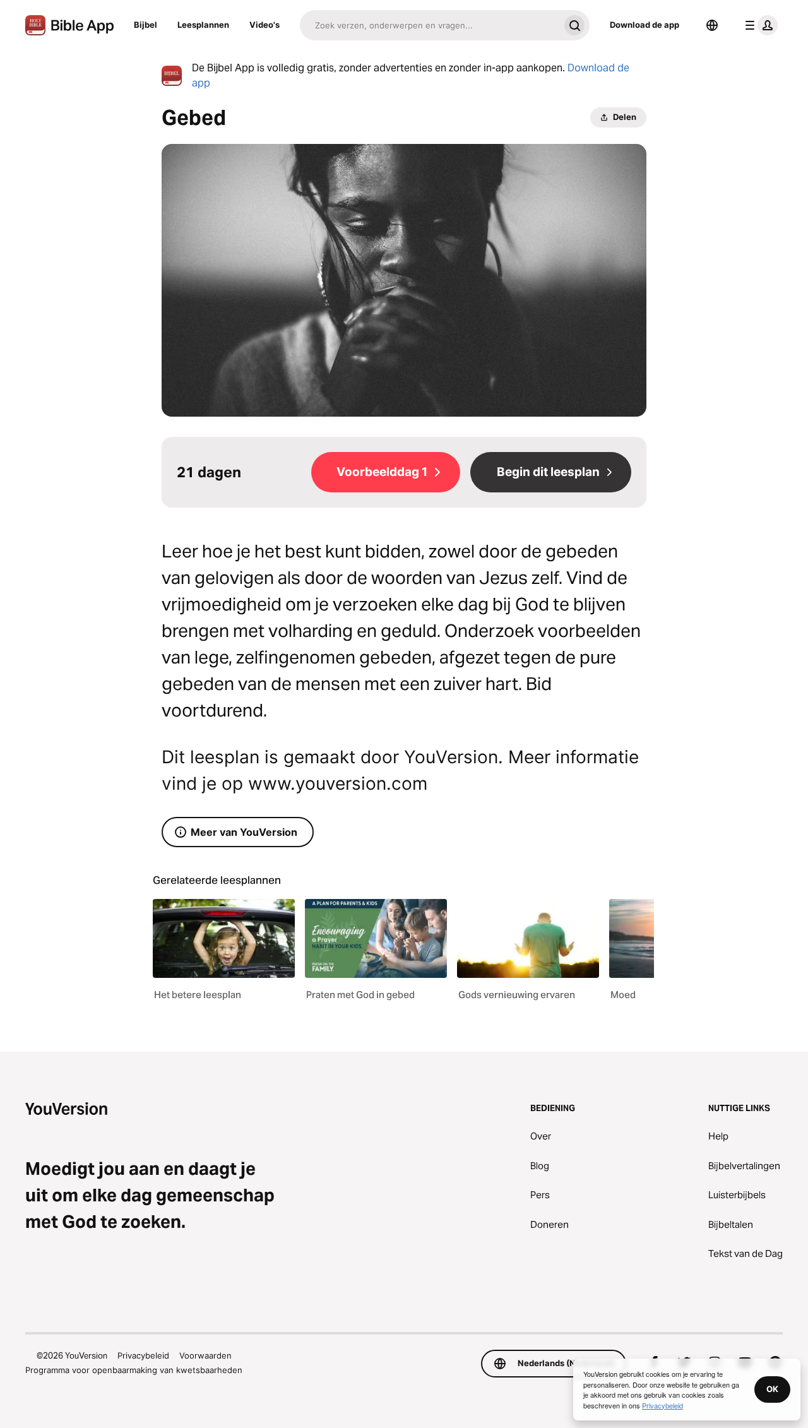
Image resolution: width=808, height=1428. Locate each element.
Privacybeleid (143, 1355)
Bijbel (145, 25)
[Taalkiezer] (712, 25)
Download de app (644, 25)
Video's (264, 25)
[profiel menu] (759, 25)
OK (772, 1389)
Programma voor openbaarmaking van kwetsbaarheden (133, 1370)
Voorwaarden (205, 1355)
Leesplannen (203, 25)
